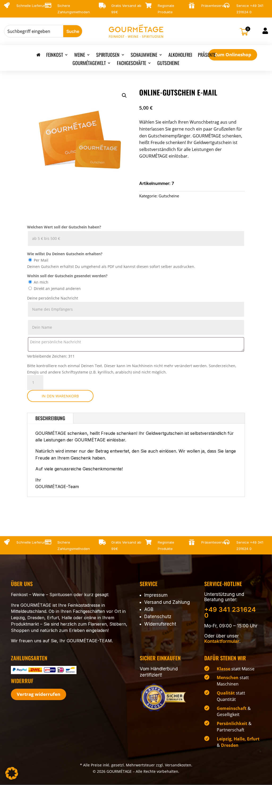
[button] (124, 95)
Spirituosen (108, 55)
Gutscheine (168, 63)
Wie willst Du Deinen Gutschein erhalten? (65, 253)
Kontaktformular (221, 641)
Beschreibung (50, 418)
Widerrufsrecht (160, 624)
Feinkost (54, 55)
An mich (41, 282)
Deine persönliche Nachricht (52, 298)
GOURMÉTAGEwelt (89, 63)
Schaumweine (144, 55)
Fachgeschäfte (131, 63)
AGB (148, 609)
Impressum (156, 595)
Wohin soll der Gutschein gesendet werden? (67, 275)
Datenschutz (157, 616)
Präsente (207, 55)
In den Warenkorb (60, 395)
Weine (79, 55)
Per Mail (41, 260)
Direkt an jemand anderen (57, 288)
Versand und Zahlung (167, 602)
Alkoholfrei (180, 55)
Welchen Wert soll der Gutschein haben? (64, 226)
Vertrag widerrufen (38, 694)
